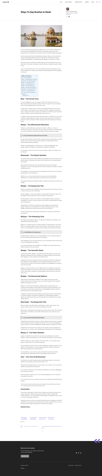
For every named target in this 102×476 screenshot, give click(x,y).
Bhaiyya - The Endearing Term (28, 84)
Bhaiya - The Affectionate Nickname (29, 79)
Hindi (23, 421)
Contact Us (25, 456)
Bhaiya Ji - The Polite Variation (28, 90)
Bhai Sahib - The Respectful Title (28, 89)
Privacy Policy (71, 465)
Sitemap (22, 468)
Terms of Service (78, 465)
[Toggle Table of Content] (36, 76)
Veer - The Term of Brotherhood (28, 92)
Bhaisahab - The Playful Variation (28, 81)
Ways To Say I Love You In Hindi (30, 426)
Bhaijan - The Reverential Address (28, 87)
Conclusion (23, 93)
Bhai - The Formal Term (26, 77)
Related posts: (26, 95)
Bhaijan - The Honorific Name (27, 85)
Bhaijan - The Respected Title (27, 82)
